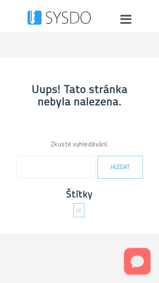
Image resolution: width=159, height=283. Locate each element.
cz (79, 210)
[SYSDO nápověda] (59, 19)
